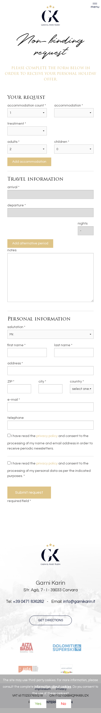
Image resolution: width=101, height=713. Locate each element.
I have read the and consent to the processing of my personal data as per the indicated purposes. (49, 470)
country (76, 381)
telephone (15, 418)
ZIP (9, 381)
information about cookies (52, 686)
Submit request (29, 492)
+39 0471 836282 (28, 601)
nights (83, 223)
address (14, 363)
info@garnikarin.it (79, 601)
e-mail (12, 399)
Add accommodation (29, 161)
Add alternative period (30, 243)
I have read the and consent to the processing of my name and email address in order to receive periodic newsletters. (50, 442)
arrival (12, 187)
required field (18, 501)
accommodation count (25, 105)
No (63, 704)
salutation (15, 327)
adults (12, 142)
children (60, 142)
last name (62, 345)
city (41, 381)
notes (11, 250)
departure (15, 205)
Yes (38, 704)
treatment (15, 123)
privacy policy (47, 436)
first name (15, 345)
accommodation (67, 105)
